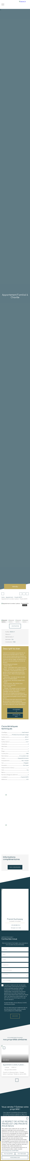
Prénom (5, 949)
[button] (15, 626)
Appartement (9, 597)
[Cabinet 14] (24, 4)
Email (4, 959)
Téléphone (5, 965)
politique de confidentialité (14, 1010)
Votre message (7, 980)
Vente (3, 597)
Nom (4, 954)
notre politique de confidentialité (10, 1150)
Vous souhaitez (5, 974)
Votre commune (7, 970)
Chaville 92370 (18, 597)
